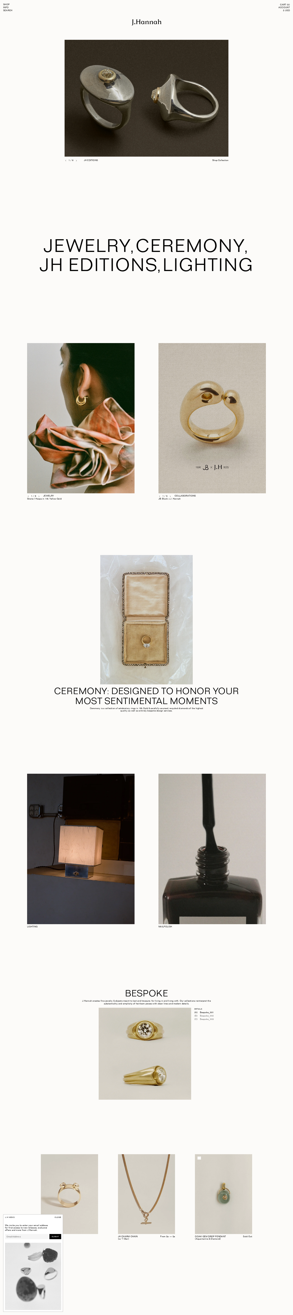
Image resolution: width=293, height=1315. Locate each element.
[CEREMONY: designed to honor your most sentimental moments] (146, 620)
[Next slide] (76, 161)
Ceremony (190, 248)
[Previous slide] (66, 160)
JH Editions (98, 267)
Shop (6, 5)
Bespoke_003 (207, 1019)
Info (6, 8)
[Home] (146, 25)
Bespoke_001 (207, 1013)
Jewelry (87, 248)
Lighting (208, 267)
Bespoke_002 (207, 1016)
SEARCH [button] (7, 11)
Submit (55, 1237)
